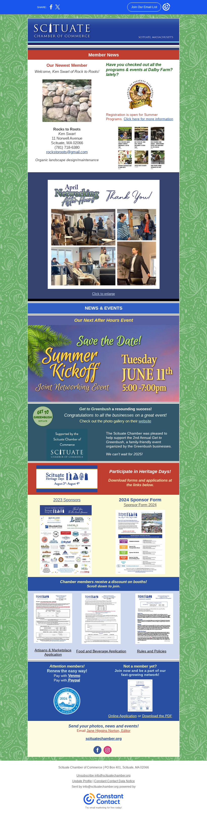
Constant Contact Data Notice (114, 781)
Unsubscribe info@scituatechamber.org (103, 775)
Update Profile (82, 781)
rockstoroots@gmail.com (67, 152)
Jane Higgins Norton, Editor (109, 730)
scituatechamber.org (104, 738)
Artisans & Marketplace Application (53, 652)
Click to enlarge (103, 294)
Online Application (122, 716)
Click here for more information (148, 119)
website (145, 421)
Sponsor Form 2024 (140, 505)
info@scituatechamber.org (101, 786)
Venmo (74, 675)
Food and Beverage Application (101, 651)
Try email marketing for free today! (103, 807)
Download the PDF (157, 716)
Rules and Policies (151, 651)
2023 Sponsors (67, 500)
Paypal (73, 680)
